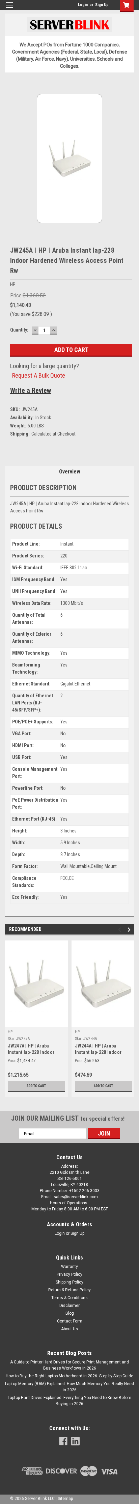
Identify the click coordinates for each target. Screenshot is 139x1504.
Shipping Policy (69, 1282)
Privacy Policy (69, 1274)
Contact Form (69, 1321)
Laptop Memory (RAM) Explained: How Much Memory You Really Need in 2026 (69, 1386)
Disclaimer (69, 1305)
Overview (69, 471)
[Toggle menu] (9, 9)
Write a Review (30, 390)
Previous (120, 929)
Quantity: (19, 330)
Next (130, 929)
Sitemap (65, 1498)
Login (83, 4)
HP (10, 1032)
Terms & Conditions (69, 1297)
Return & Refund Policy (69, 1290)
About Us (69, 1329)
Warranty (69, 1266)
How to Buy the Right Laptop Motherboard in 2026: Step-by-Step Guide (69, 1376)
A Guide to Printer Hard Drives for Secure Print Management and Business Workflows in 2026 (69, 1365)
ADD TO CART (36, 1086)
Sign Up (102, 4)
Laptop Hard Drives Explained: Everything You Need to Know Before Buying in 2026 (69, 1400)
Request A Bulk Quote (38, 375)
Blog (69, 1313)
